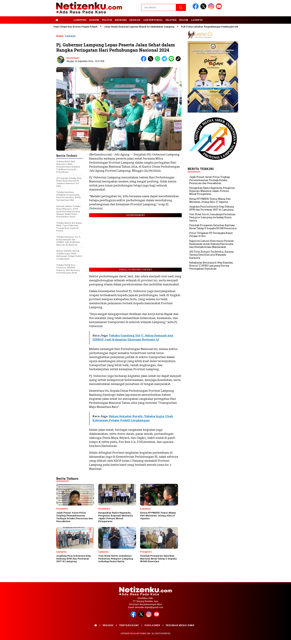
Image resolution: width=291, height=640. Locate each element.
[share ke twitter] (151, 60)
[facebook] (196, 8)
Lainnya (197, 19)
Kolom (183, 19)
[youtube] (219, 8)
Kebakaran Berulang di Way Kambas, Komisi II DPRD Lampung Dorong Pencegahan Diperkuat (211, 265)
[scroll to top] (279, 634)
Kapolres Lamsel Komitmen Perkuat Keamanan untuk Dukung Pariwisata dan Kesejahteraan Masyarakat (211, 243)
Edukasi (135, 19)
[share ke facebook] (144, 60)
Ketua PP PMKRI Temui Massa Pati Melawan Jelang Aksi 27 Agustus (210, 200)
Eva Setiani (73, 58)
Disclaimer (152, 625)
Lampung (80, 19)
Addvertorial (153, 19)
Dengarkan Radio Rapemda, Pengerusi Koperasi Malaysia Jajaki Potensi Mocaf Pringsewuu (212, 190)
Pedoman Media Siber (180, 625)
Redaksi (108, 625)
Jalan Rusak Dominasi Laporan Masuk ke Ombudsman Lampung (120, 26)
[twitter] (203, 8)
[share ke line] (172, 60)
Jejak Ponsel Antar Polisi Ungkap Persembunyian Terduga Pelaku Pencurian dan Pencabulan (209, 180)
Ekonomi (121, 19)
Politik (107, 19)
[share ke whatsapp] (158, 60)
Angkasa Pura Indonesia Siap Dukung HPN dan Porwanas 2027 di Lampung (211, 208)
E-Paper (66, 19)
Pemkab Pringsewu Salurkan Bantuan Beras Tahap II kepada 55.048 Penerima (212, 227)
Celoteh (170, 19)
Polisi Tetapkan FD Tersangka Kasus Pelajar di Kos (211, 234)
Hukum (94, 19)
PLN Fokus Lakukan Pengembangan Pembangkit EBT (191, 26)
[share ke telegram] (165, 60)
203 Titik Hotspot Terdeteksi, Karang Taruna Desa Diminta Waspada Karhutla (211, 254)
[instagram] (211, 8)
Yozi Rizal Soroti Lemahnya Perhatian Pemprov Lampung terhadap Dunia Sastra (212, 217)
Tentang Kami (129, 625)
